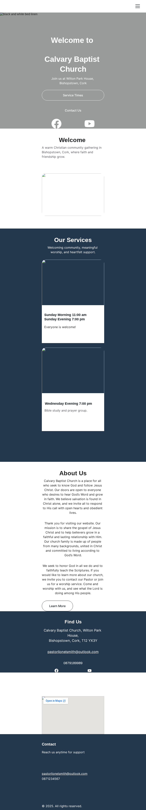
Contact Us (73, 110)
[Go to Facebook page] (58, 124)
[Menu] (137, 6)
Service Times (73, 95)
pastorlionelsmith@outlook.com (73, 652)
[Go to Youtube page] (89, 124)
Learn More (57, 606)
